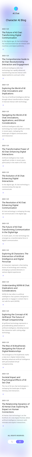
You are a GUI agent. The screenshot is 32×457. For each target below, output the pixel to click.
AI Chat (16, 13)
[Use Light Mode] (20, 441)
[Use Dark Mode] (12, 441)
